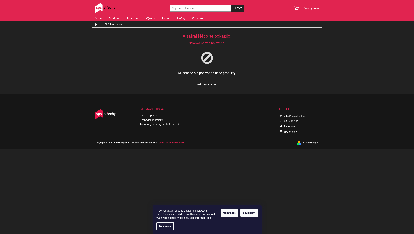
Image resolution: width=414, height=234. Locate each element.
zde (209, 217)
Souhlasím (249, 212)
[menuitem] (99, 18)
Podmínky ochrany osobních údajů (160, 124)
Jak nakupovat (148, 115)
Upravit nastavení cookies (171, 142)
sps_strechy (291, 131)
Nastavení (165, 226)
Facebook (289, 126)
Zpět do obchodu (207, 84)
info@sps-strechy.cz (295, 116)
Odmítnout (229, 212)
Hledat (237, 8)
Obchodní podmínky (151, 120)
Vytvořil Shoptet (311, 142)
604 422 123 (291, 121)
